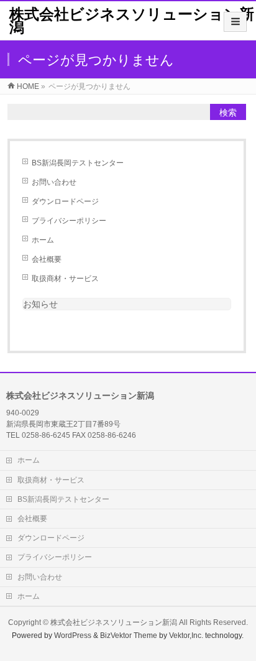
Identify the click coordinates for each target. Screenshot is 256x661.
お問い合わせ (54, 182)
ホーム (43, 240)
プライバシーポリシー (69, 220)
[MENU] (235, 22)
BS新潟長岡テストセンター (78, 163)
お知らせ (40, 304)
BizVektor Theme (128, 635)
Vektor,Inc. (186, 635)
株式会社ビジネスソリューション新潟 (131, 20)
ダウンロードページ (65, 201)
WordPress (72, 635)
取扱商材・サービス (65, 278)
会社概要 (47, 259)
